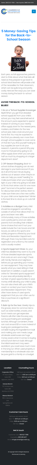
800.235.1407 (22, 437)
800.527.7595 (24, 435)
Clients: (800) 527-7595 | (8, 2)
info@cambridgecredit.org (20, 440)
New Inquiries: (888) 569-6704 (24, 2)
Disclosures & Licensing (18, 454)
